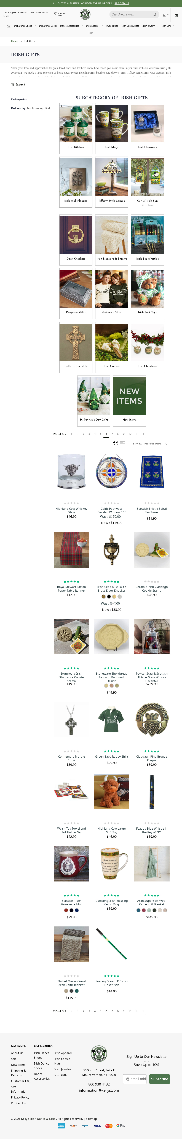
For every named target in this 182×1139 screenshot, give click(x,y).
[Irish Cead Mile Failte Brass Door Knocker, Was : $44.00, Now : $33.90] (111, 555)
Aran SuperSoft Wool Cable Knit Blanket (151, 902)
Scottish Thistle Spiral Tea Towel (152, 510)
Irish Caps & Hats (130, 25)
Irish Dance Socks (48, 25)
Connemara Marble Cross (71, 758)
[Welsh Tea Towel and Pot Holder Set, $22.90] (71, 796)
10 (130, 434)
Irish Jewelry (149, 25)
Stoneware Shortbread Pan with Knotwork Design (111, 677)
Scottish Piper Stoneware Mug (71, 902)
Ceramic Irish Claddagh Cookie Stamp (152, 589)
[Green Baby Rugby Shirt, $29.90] (111, 724)
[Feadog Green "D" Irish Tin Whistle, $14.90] (111, 949)
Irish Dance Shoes (23, 25)
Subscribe (159, 1079)
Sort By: (137, 444)
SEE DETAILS (122, 3)
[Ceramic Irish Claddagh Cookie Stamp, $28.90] (152, 555)
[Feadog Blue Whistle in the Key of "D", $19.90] (152, 796)
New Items (18, 1065)
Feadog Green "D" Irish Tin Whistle (112, 983)
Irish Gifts (166, 25)
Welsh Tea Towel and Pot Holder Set (71, 830)
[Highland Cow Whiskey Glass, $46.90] (71, 476)
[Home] (9, 26)
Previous (72, 434)
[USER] (165, 14)
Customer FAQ (21, 1081)
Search (155, 14)
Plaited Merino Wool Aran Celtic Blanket (71, 983)
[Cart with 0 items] (176, 15)
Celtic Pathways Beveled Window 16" (112, 510)
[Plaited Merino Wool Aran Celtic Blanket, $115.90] (71, 949)
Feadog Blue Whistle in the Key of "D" (152, 830)
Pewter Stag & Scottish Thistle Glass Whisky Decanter (152, 677)
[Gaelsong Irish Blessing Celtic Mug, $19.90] (111, 868)
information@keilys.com (99, 1090)
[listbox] (157, 444)
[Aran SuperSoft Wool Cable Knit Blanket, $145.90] (152, 868)
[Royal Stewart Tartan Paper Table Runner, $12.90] (71, 555)
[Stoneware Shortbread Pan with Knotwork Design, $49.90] (111, 641)
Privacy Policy (20, 1097)
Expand (20, 84)
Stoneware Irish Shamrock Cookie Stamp (71, 677)
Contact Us (18, 1103)
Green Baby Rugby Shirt (111, 757)
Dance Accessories (69, 25)
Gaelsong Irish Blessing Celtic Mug (111, 902)
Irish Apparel (92, 25)
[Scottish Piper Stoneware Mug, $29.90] (71, 868)
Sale (91, 32)
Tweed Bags (112, 25)
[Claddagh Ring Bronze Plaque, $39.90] (152, 724)
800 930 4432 (99, 1084)
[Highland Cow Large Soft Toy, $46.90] (111, 796)
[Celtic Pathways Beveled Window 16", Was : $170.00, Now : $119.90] (111, 476)
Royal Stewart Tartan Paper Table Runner (71, 589)
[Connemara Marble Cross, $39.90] (71, 724)
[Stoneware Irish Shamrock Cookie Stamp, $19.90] (71, 641)
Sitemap (91, 1119)
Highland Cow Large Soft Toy (112, 830)
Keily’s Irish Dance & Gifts (38, 1119)
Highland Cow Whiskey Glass (71, 510)
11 (137, 434)
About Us (17, 1053)
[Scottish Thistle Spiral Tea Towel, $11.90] (152, 476)
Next (142, 434)
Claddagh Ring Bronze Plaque (151, 758)
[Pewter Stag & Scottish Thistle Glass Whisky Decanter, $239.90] (152, 641)
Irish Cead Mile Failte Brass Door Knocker (111, 589)
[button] (30, 99)
